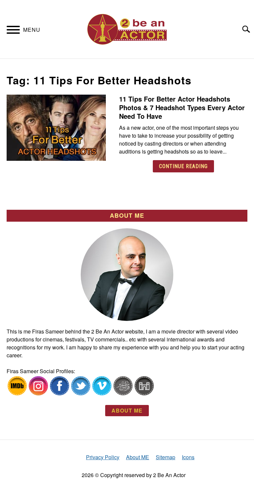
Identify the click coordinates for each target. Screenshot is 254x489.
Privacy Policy (102, 457)
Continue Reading (183, 166)
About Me (127, 410)
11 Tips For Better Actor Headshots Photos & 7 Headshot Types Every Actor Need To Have (182, 107)
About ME (137, 457)
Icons (188, 457)
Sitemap (165, 457)
